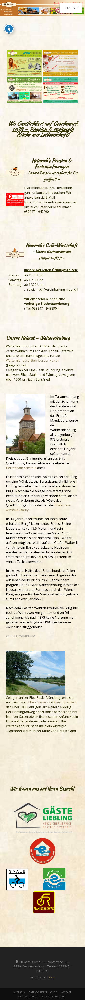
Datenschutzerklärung (43, 992)
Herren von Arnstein (21, 468)
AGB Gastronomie (28, 996)
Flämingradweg (65, 702)
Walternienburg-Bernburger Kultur (32, 360)
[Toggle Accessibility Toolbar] (9, 28)
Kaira (52, 977)
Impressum (19, 992)
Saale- (41, 702)
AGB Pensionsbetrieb (54, 996)
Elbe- (32, 702)
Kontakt (66, 992)
